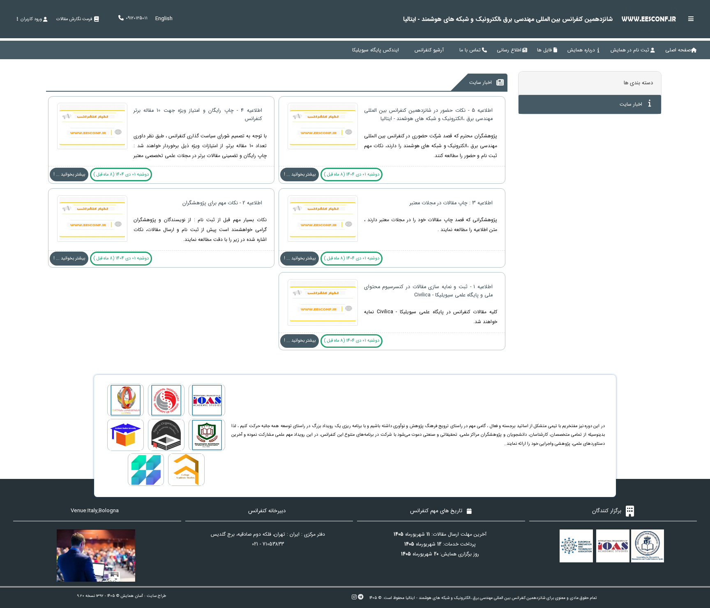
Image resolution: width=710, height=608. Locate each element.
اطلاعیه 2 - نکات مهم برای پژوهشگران (222, 203)
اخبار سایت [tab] (632, 104)
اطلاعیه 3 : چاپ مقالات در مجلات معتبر (451, 203)
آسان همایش (131, 596)
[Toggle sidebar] (691, 19)
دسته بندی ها (638, 83)
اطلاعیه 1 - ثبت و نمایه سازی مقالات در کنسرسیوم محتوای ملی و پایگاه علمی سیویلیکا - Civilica (428, 291)
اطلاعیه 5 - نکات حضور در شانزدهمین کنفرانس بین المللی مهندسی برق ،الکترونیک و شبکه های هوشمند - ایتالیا (428, 114)
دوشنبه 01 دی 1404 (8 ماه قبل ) (351, 174)
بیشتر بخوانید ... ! (300, 174)
